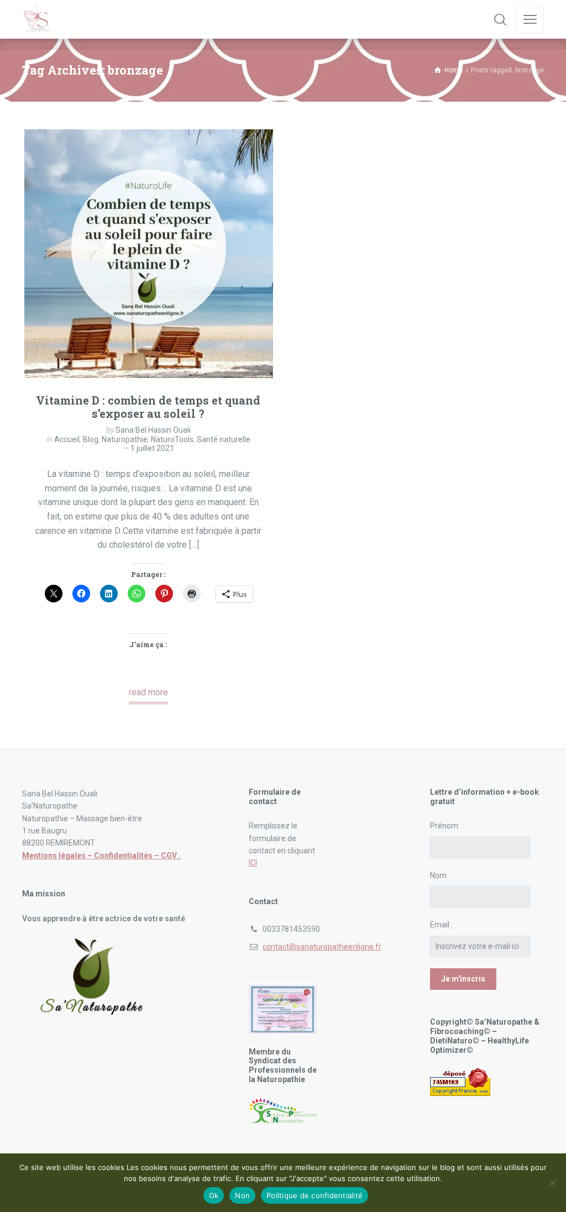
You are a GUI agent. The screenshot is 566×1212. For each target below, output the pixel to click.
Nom (438, 875)
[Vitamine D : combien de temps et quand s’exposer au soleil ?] (148, 253)
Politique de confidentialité (314, 1195)
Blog (90, 439)
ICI (253, 862)
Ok (214, 1195)
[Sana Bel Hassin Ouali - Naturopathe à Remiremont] (37, 19)
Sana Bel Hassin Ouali (153, 430)
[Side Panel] (530, 19)
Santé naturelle (223, 439)
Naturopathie (125, 439)
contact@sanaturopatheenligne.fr (322, 946)
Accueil (67, 439)
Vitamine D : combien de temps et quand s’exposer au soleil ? (148, 407)
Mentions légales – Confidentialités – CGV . (101, 855)
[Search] (500, 19)
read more (148, 692)
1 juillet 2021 (152, 448)
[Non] (552, 1182)
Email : (441, 924)
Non (242, 1195)
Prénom (444, 825)
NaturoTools (172, 439)
